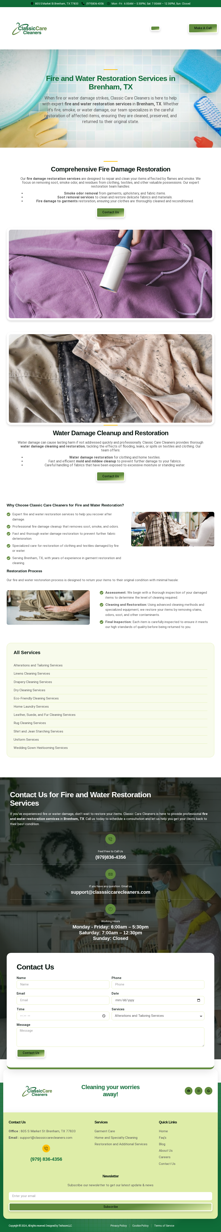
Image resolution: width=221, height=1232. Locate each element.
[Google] (208, 1091)
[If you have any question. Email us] (110, 874)
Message (23, 1025)
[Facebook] (189, 1091)
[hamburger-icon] (155, 28)
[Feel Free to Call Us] (110, 839)
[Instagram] (198, 1091)
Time (20, 1009)
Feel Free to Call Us (110, 851)
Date (115, 993)
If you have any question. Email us (110, 886)
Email (21, 993)
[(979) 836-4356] (46, 1148)
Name (21, 978)
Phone (116, 978)
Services (118, 1009)
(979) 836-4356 (46, 1159)
